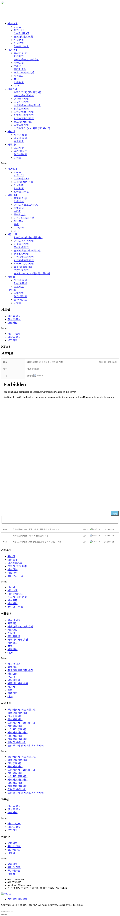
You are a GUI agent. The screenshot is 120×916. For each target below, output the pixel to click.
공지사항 (19, 148)
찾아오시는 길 (21, 46)
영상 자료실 (20, 138)
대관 (16, 85)
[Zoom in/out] (12, 911)
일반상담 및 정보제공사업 (28, 92)
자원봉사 (19, 76)
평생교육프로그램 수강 (26, 59)
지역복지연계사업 (24, 118)
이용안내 (13, 49)
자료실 (11, 131)
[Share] (5, 911)
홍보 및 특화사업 (23, 121)
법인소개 (19, 30)
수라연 (17, 66)
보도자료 (19, 141)
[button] (30, 376)
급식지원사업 (21, 102)
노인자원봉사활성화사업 (27, 105)
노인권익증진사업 (24, 112)
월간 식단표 (20, 154)
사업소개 (13, 89)
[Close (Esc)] (2, 911)
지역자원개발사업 (24, 115)
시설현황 (19, 39)
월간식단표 (14, 849)
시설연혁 (19, 43)
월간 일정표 (20, 151)
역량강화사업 (21, 125)
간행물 (17, 157)
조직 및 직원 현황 (23, 36)
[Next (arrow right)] (5, 914)
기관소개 (13, 23)
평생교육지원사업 (24, 95)
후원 (16, 79)
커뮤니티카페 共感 (24, 72)
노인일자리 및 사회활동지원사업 (32, 128)
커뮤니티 (13, 144)
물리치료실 (20, 69)
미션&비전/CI (21, 33)
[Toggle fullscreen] (9, 911)
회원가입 (19, 56)
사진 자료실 (20, 134)
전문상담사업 (21, 108)
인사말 (17, 26)
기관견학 (19, 82)
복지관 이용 (20, 53)
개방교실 (19, 62)
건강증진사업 (21, 98)
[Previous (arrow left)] (2, 914)
